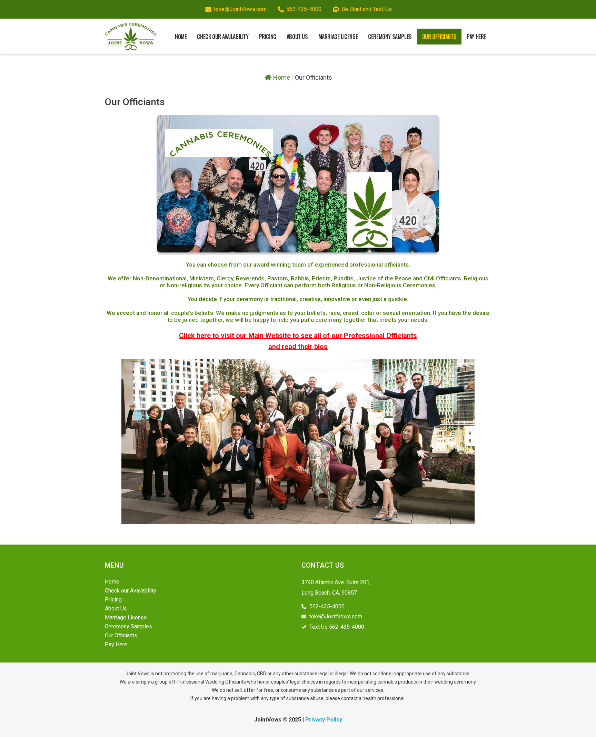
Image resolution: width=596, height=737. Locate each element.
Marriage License (338, 36)
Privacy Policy (323, 719)
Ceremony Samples (390, 36)
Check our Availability (222, 36)
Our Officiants (439, 36)
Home (181, 36)
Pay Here (476, 36)
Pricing (267, 36)
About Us (297, 36)
